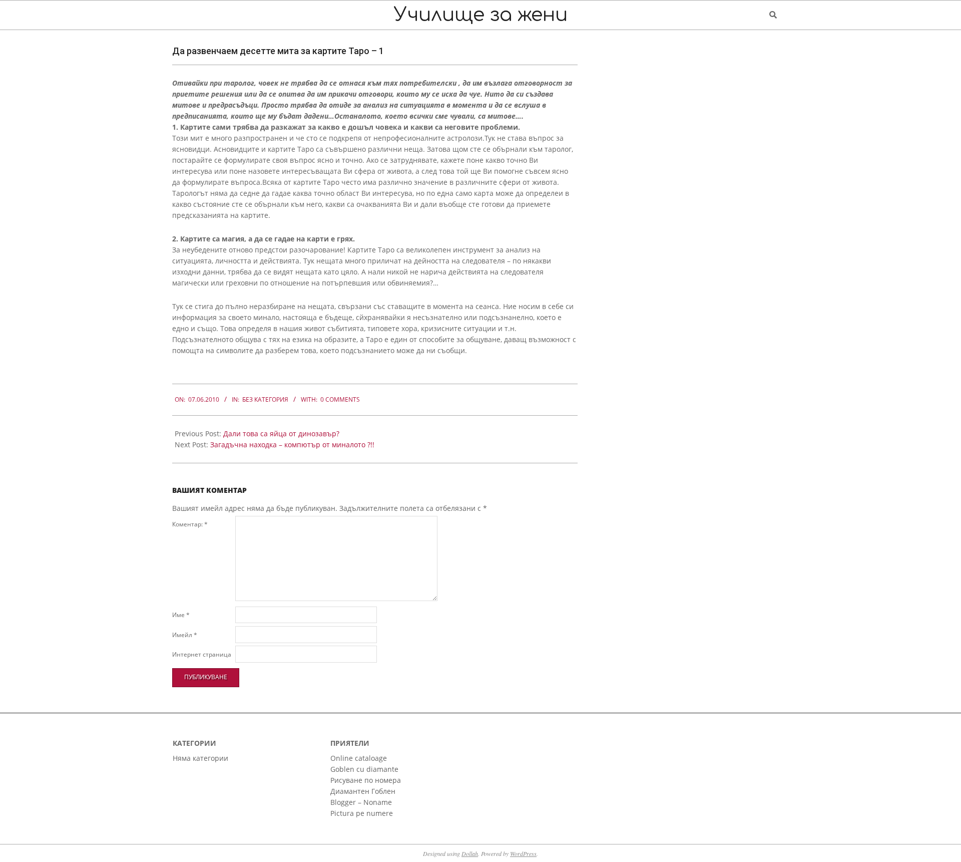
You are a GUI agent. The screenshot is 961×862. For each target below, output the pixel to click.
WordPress (523, 853)
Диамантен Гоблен (362, 791)
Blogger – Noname (361, 802)
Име (181, 615)
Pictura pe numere (361, 813)
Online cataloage (358, 758)
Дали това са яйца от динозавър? (281, 433)
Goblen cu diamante (364, 769)
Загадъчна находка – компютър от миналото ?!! (292, 444)
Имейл (184, 635)
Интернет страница (201, 654)
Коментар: (190, 524)
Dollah (469, 853)
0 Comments (340, 399)
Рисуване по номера (365, 780)
